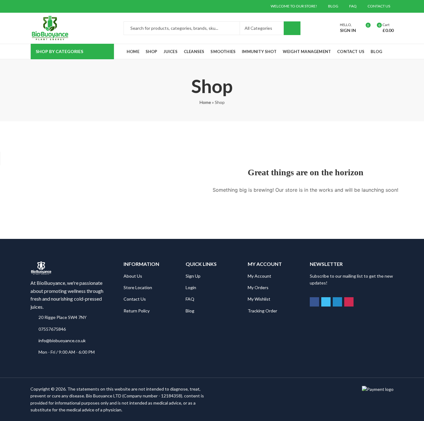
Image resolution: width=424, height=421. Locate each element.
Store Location (138, 287)
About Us (133, 276)
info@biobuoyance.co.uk (62, 340)
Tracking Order (262, 310)
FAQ (190, 299)
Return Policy (137, 310)
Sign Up (193, 276)
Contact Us (135, 299)
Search (292, 28)
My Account (259, 276)
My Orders (258, 287)
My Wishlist (259, 299)
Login (191, 287)
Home (205, 102)
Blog (190, 310)
